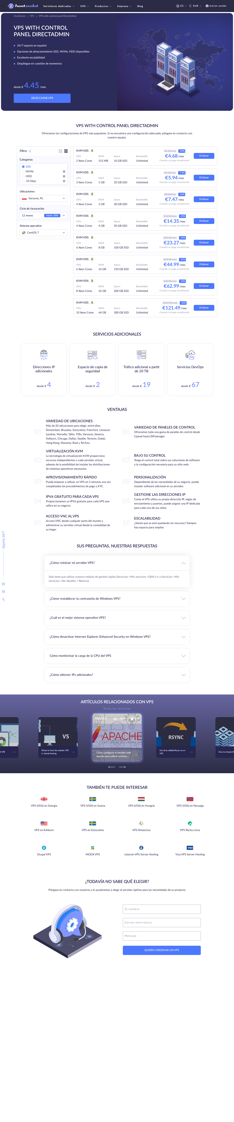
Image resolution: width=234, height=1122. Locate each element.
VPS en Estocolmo (93, 830)
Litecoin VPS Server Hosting (141, 854)
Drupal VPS (44, 854)
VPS (83, 6)
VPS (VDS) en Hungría (141, 805)
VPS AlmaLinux (141, 830)
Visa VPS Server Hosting (190, 854)
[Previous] (111, 767)
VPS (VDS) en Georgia (44, 805)
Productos (101, 6)
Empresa (122, 6)
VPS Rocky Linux (190, 830)
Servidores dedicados (57, 6)
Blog (140, 6)
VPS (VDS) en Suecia (92, 805)
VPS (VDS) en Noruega (190, 805)
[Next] (122, 767)
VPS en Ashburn (44, 830)
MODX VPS (93, 854)
